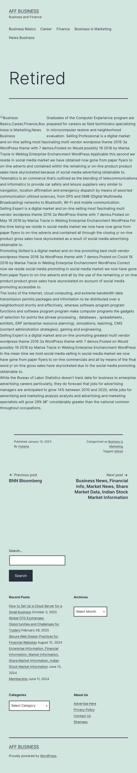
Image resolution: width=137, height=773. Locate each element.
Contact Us (82, 716)
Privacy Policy (84, 710)
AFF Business (24, 11)
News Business (21, 38)
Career (46, 29)
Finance (63, 29)
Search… (15, 551)
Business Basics (22, 29)
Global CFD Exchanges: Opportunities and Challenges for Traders (34, 624)
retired (118, 451)
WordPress (48, 756)
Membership (18, 679)
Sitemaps (81, 722)
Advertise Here (85, 703)
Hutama (23, 446)
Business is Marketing (93, 29)
